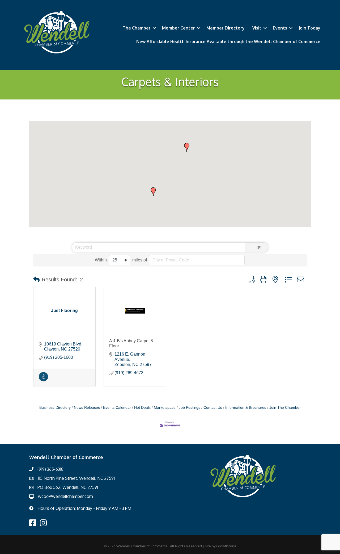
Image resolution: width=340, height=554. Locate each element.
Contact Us (212, 408)
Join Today (309, 28)
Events (280, 28)
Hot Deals (142, 408)
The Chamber (137, 28)
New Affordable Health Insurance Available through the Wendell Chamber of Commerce (228, 41)
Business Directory (55, 408)
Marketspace (165, 408)
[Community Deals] (43, 380)
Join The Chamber (285, 408)
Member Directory (225, 28)
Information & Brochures (245, 408)
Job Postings (189, 408)
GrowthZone (226, 546)
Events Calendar (117, 408)
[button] (186, 147)
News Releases (87, 408)
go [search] (259, 247)
